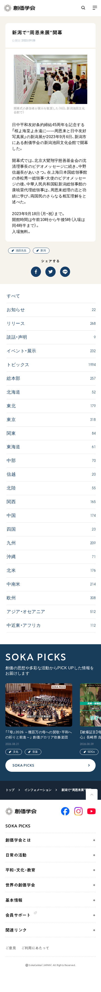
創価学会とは (18, 840)
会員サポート (18, 915)
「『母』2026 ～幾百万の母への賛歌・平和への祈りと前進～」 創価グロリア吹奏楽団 (38, 734)
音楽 (35, 751)
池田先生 (21, 250)
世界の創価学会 (20, 885)
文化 (15, 751)
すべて (13, 296)
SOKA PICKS (23, 765)
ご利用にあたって (35, 948)
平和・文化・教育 (20, 870)
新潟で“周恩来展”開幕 (77, 789)
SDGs (91, 751)
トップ (10, 789)
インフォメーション (38, 789)
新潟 (43, 250)
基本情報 (13, 900)
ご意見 (10, 948)
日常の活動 (16, 855)
